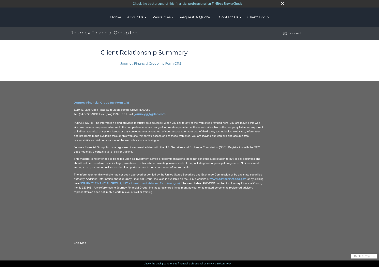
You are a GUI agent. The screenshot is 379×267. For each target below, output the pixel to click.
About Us (135, 17)
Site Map (80, 243)
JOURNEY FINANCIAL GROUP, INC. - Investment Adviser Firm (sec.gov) (130, 183)
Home (115, 17)
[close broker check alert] (282, 3)
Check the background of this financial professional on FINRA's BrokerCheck (187, 4)
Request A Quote (195, 17)
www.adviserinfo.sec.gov (228, 179)
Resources (161, 17)
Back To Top (362, 256)
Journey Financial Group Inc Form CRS (150, 63)
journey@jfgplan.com (150, 114)
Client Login (258, 17)
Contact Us (228, 17)
